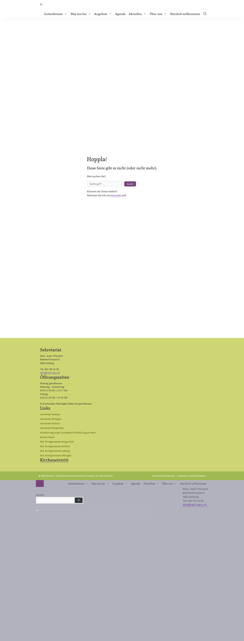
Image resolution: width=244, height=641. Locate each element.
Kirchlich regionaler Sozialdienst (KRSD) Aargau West (68, 432)
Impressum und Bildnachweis (191, 475)
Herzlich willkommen (185, 14)
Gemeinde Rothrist (50, 423)
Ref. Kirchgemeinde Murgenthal (57, 441)
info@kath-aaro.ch (50, 372)
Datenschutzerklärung (163, 475)
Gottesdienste (53, 14)
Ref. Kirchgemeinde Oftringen (55, 455)
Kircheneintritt (54, 460)
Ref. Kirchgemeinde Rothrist (55, 446)
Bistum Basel (47, 437)
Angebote (100, 14)
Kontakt (116, 195)
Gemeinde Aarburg (50, 414)
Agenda (120, 14)
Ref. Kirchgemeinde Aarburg (55, 450)
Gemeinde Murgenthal (52, 428)
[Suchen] (79, 500)
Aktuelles (135, 14)
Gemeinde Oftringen (50, 419)
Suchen (40, 494)
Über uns (156, 14)
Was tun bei (78, 14)
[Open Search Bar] (205, 14)
